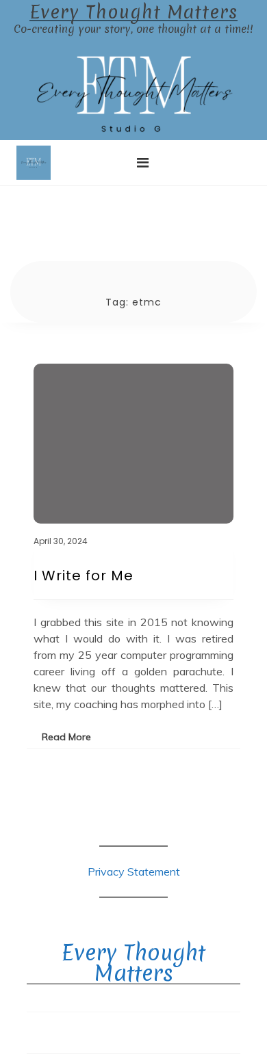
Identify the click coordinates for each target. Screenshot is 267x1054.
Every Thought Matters (133, 12)
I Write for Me (84, 575)
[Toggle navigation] (142, 162)
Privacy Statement (134, 871)
